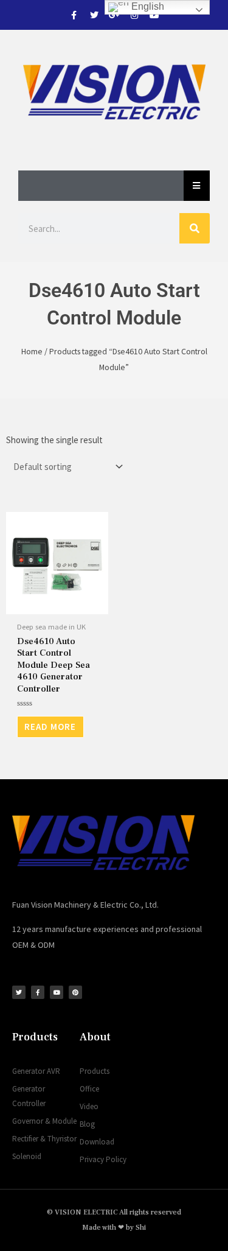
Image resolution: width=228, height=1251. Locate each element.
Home (32, 351)
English (146, 6)
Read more (50, 726)
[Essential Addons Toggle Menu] (197, 185)
